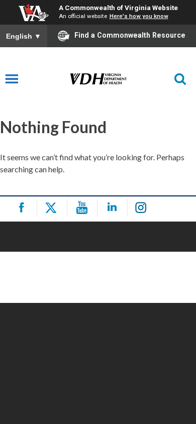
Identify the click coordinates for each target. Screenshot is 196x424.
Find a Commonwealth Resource (129, 35)
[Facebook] (23, 208)
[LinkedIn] (114, 208)
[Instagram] (144, 208)
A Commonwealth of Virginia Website (118, 8)
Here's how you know (139, 16)
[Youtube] (83, 208)
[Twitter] (53, 208)
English (23, 36)
